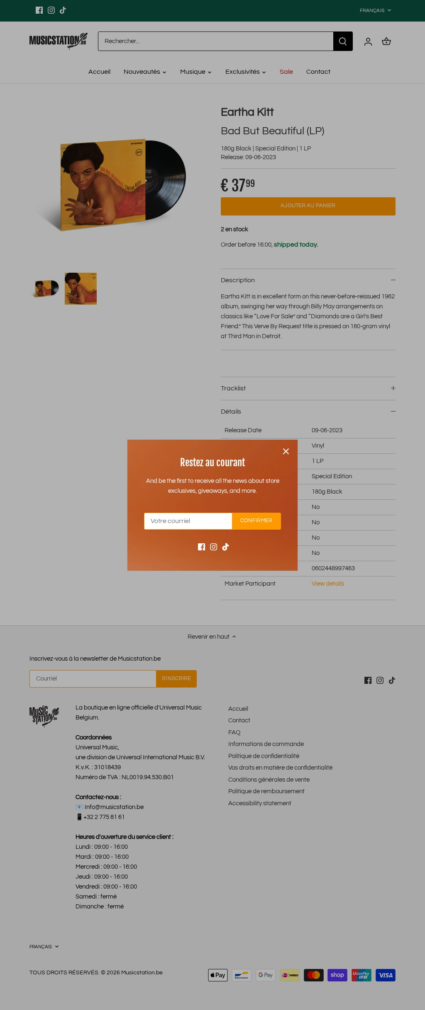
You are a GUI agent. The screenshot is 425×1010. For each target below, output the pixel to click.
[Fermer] (286, 451)
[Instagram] (213, 546)
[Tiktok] (225, 546)
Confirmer (256, 520)
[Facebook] (201, 546)
